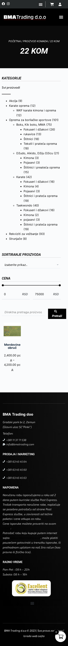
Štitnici (28, 139)
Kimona (29, 158)
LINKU (7, 528)
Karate (20, 177)
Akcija (13, 101)
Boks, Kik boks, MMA (30, 124)
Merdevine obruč (12, 346)
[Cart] (52, 4)
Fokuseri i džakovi (36, 129)
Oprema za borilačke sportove (30, 120)
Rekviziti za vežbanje (23, 234)
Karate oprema (19, 105)
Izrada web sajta (34, 636)
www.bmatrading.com (26, 537)
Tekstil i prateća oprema (40, 143)
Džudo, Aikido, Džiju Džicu (34, 153)
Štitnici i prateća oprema (40, 196)
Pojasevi (29, 162)
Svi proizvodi (11, 87)
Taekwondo (24, 205)
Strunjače (15, 238)
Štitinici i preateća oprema (42, 167)
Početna (15, 41)
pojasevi (29, 219)
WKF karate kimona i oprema (36, 110)
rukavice (29, 134)
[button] (41, 4)
